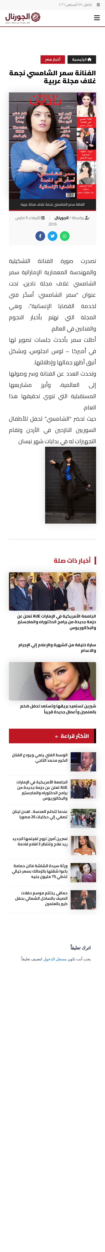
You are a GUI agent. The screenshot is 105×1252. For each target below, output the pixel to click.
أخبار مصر (52, 59)
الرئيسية (79, 59)
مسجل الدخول (55, 959)
